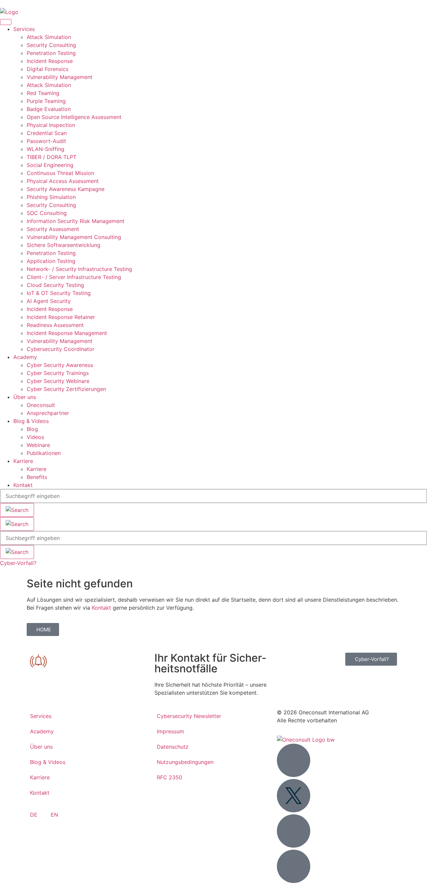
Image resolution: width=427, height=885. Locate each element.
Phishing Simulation (51, 197)
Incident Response (50, 61)
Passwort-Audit (46, 141)
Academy (25, 357)
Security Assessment (53, 229)
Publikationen (44, 453)
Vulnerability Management (59, 77)
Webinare (38, 445)
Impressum (170, 731)
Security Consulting (51, 45)
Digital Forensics (47, 69)
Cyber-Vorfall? (18, 563)
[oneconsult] (306, 739)
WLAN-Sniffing (45, 149)
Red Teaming (43, 93)
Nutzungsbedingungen (185, 762)
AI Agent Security (49, 301)
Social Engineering (50, 165)
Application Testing (51, 261)
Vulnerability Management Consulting (74, 237)
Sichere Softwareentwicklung (63, 245)
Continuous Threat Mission (60, 173)
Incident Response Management (67, 333)
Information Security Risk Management (75, 221)
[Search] (17, 524)
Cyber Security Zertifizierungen (66, 389)
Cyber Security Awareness (60, 365)
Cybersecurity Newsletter (189, 716)
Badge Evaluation (49, 109)
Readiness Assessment (55, 325)
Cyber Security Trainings (58, 373)
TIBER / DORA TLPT (51, 157)
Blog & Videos (31, 421)
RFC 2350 (169, 777)
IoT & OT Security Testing (59, 293)
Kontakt (23, 485)
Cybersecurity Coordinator (60, 349)
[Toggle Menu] (5, 22)
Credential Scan (47, 133)
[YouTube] (293, 831)
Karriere (23, 461)
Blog (32, 429)
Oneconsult (41, 405)
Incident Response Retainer (61, 317)
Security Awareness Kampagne (65, 189)
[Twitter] (293, 795)
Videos (35, 437)
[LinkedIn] (293, 760)
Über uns (24, 397)
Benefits (37, 477)
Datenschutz (172, 746)
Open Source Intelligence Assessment (74, 117)
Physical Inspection (51, 125)
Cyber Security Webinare (58, 381)
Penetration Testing (51, 53)
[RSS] (293, 866)
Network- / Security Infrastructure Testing (79, 269)
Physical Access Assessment (63, 181)
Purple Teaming (46, 101)
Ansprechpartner (48, 413)
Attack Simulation (49, 37)
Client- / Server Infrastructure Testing (74, 277)
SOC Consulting (47, 213)
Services (24, 29)
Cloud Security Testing (55, 285)
